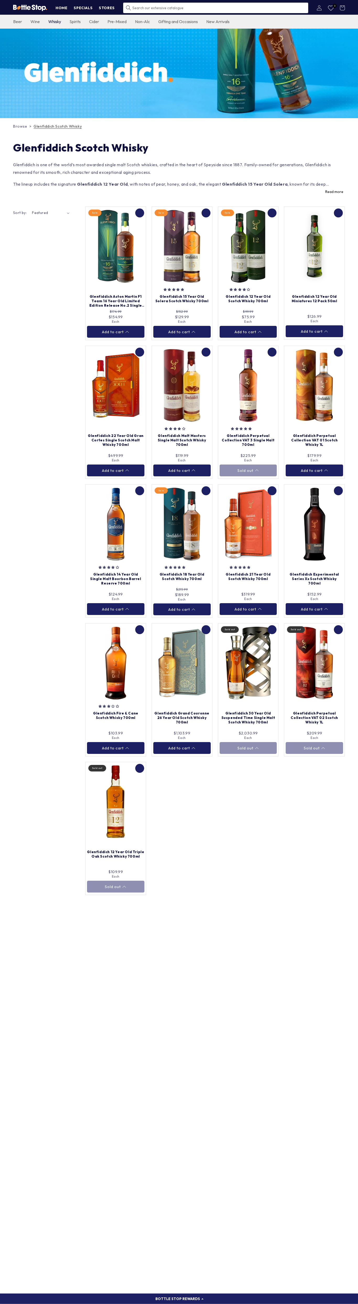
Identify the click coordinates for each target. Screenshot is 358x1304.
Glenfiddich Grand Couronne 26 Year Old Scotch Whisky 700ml (181, 717)
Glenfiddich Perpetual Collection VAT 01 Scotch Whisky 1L (314, 440)
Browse (20, 126)
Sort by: (20, 212)
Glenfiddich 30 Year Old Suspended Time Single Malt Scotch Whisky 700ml (248, 717)
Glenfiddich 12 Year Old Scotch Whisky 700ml (248, 298)
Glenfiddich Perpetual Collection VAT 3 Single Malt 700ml (248, 440)
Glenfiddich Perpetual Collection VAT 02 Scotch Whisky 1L (314, 717)
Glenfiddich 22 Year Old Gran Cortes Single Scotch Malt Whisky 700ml (116, 440)
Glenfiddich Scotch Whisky (58, 126)
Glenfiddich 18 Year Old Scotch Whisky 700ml (182, 576)
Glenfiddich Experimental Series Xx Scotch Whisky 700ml (314, 578)
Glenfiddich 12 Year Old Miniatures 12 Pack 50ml (314, 298)
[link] (179, 73)
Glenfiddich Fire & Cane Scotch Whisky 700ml (115, 715)
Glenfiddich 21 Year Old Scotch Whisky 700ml (248, 576)
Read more (334, 191)
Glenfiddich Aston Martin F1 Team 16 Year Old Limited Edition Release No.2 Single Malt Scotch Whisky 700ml (115, 301)
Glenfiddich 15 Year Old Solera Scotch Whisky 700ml (182, 298)
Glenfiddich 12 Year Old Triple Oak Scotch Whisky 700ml (115, 854)
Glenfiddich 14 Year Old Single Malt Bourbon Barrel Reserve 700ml (115, 578)
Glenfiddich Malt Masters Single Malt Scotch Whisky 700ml (182, 440)
